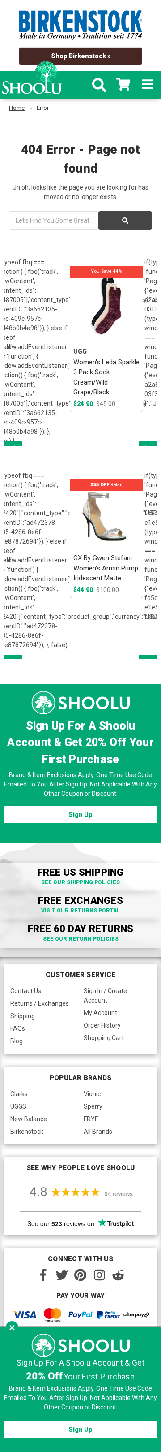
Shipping (22, 1016)
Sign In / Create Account (105, 995)
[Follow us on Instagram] (99, 1275)
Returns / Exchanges (39, 1003)
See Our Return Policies (81, 939)
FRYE (91, 1119)
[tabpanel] (106, 341)
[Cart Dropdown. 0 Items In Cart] (123, 85)
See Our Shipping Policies (80, 882)
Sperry (93, 1106)
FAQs (17, 1028)
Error (43, 107)
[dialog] (80, 1389)
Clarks (19, 1094)
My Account (100, 1012)
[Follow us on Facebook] (43, 1275)
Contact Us (25, 990)
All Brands (98, 1131)
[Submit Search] (125, 220)
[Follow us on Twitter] (61, 1275)
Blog (16, 1041)
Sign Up (80, 814)
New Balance (28, 1119)
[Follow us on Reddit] (118, 1275)
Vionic (92, 1094)
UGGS (18, 1106)
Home (17, 107)
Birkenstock (26, 1131)
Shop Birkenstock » (80, 56)
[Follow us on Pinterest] (80, 1275)
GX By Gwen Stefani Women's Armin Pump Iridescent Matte (105, 568)
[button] (12, 1327)
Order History (102, 1025)
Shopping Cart (104, 1037)
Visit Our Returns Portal (80, 911)
